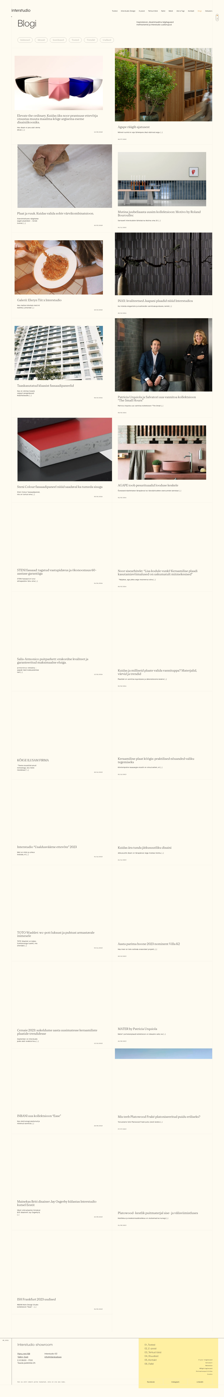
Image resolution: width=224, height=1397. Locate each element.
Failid (163, 11)
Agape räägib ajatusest (134, 127)
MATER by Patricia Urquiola (137, 1029)
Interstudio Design (128, 11)
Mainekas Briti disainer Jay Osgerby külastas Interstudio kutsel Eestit (56, 1203)
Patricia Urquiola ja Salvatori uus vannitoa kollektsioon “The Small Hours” (157, 398)
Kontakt (191, 11)
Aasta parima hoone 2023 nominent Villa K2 (149, 944)
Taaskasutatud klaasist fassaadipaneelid (45, 386)
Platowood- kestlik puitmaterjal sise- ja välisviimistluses (158, 1213)
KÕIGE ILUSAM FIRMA (33, 760)
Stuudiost (153, 1356)
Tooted (114, 11)
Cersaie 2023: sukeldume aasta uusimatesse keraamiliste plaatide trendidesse (57, 1032)
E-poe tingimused (205, 1360)
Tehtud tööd (153, 11)
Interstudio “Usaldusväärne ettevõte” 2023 (47, 847)
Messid (41, 40)
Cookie (209, 1374)
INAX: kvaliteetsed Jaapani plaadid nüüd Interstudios (155, 301)
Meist (171, 11)
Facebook (151, 1382)
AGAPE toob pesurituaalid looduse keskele (148, 485)
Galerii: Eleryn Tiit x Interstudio (39, 300)
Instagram (175, 1382)
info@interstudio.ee (53, 1357)
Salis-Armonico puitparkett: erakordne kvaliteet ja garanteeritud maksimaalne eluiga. (52, 660)
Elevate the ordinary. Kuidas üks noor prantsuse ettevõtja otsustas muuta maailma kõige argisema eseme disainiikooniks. (57, 119)
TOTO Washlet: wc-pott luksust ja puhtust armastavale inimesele (55, 934)
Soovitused (58, 40)
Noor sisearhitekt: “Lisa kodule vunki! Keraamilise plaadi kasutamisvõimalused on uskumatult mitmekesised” (158, 572)
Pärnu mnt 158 (24, 1354)
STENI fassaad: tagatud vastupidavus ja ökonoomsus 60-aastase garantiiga (56, 572)
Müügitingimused (206, 1368)
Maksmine (208, 1365)
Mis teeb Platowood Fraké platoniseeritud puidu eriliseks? (159, 1117)
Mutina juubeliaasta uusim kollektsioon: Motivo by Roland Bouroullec (159, 213)
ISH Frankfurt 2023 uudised (36, 1299)
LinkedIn (200, 1382)
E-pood (142, 11)
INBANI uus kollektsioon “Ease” (39, 1116)
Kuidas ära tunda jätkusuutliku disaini (145, 848)
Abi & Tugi (180, 11)
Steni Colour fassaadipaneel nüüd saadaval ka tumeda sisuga (60, 487)
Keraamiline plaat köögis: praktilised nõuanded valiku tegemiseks (156, 760)
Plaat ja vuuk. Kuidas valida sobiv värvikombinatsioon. (55, 213)
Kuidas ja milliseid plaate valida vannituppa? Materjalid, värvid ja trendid (157, 672)
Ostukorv (208, 11)
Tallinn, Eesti (23, 1357)
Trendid (91, 40)
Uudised (107, 40)
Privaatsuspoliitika (204, 1371)
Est (217, 18)
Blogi (200, 11)
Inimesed (25, 40)
